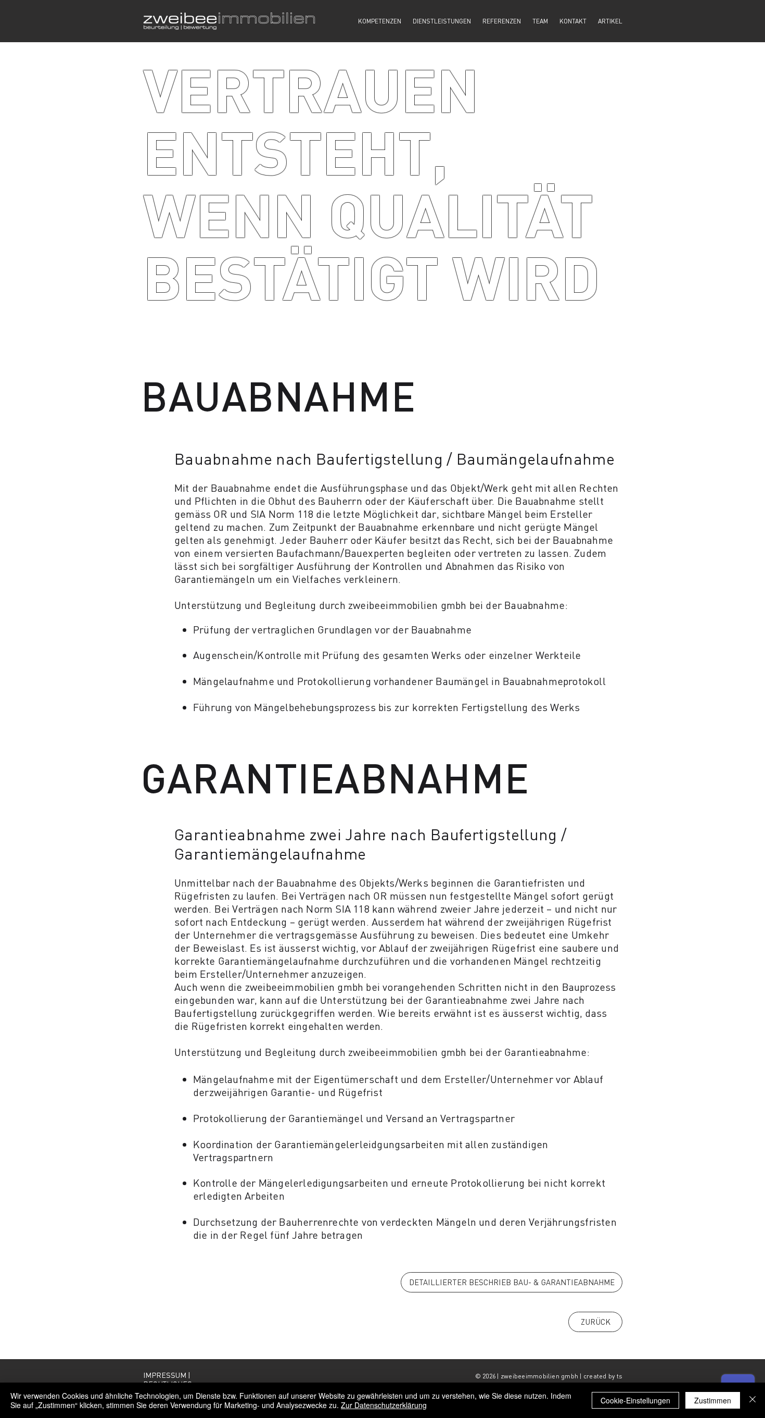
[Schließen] (752, 1400)
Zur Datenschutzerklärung (384, 1405)
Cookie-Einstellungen (635, 1400)
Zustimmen (712, 1400)
